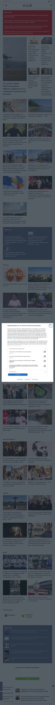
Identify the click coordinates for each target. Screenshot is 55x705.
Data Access (27, 379)
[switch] (44, 352)
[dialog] (27, 352)
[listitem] (27, 348)
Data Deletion (20, 379)
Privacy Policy (35, 379)
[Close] (50, 325)
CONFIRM (17, 374)
